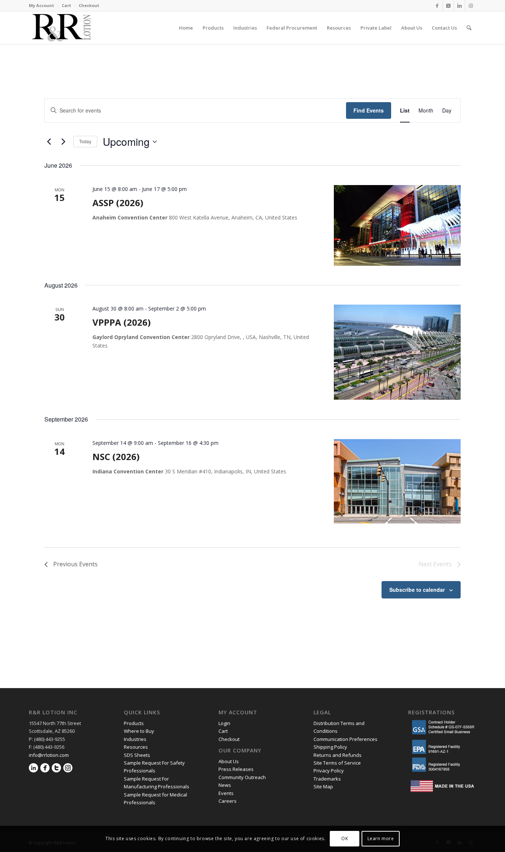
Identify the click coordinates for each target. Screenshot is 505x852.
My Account (41, 5)
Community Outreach (242, 777)
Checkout (89, 5)
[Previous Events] (48, 141)
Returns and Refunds (337, 755)
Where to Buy (139, 731)
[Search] (469, 27)
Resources (136, 747)
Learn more (380, 839)
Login (224, 723)
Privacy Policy (329, 770)
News (224, 785)
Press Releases (236, 769)
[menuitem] (43, 5)
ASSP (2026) (117, 203)
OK (344, 839)
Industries (135, 739)
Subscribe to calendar (417, 589)
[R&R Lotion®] (61, 27)
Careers (227, 801)
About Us (228, 761)
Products (134, 723)
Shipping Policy (330, 747)
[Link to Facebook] (437, 5)
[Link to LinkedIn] (459, 5)
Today (85, 141)
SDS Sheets (137, 755)
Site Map (323, 786)
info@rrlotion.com (49, 755)
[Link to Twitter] (448, 5)
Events (226, 793)
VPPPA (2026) (121, 322)
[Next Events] (63, 141)
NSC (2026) (116, 456)
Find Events (368, 110)
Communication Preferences (346, 739)
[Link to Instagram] (470, 5)
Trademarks (327, 778)
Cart (66, 5)
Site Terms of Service (337, 762)
